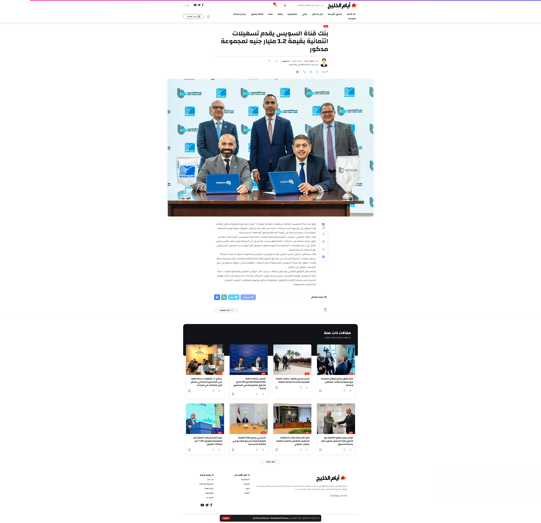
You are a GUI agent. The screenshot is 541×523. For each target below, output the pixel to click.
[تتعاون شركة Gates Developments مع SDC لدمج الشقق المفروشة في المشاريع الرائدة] (249, 359)
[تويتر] (199, 5)
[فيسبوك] (202, 5)
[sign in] (208, 16)
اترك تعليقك (225, 310)
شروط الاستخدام (260, 518)
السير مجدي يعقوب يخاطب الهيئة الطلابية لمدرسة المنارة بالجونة (293, 380)
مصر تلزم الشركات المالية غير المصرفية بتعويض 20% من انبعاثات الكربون (207, 441)
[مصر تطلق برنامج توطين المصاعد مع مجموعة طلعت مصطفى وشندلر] (336, 359)
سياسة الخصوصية (279, 518)
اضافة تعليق (297, 61)
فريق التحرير (309, 61)
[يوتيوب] (195, 5)
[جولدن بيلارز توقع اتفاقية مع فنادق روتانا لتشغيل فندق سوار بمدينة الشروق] (336, 418)
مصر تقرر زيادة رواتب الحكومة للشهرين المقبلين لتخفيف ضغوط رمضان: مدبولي (293, 441)
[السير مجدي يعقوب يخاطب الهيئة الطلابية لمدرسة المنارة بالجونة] (292, 359)
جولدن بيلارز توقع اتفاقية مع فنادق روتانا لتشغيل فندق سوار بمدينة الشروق (337, 441)
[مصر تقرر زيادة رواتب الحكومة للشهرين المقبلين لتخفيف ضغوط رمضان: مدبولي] (292, 418)
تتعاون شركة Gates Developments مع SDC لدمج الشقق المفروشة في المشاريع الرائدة (250, 384)
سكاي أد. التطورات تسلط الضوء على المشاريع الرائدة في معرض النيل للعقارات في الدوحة (206, 382)
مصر (325, 26)
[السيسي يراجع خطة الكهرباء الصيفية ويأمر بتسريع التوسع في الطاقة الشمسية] (249, 418)
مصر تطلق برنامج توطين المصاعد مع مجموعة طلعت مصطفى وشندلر (337, 382)
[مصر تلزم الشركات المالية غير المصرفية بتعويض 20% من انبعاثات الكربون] (205, 418)
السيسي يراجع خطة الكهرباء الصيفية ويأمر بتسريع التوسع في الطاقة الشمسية (249, 441)
